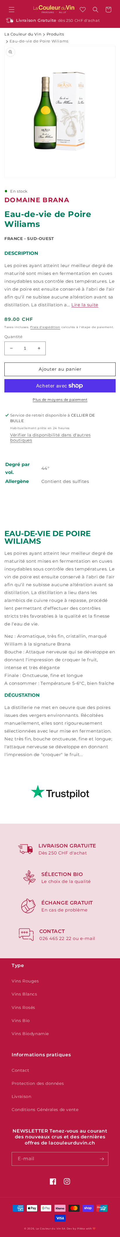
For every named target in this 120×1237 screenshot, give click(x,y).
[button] (11, 9)
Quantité (13, 336)
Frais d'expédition (45, 327)
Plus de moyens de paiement (60, 399)
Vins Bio (21, 1020)
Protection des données (38, 1083)
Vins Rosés (23, 1007)
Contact (20, 1070)
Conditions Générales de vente (45, 1109)
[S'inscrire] (101, 1159)
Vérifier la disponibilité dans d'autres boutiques (50, 437)
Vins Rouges (25, 981)
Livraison (21, 1096)
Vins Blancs (24, 994)
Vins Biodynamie (30, 1033)
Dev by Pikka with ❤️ (81, 1228)
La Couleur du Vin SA (51, 1228)
